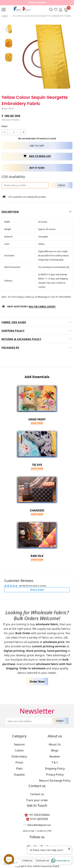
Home (5, 15)
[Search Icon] (51, 9)
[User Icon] (60, 9)
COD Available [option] (37, 2)
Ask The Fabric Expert (42, 306)
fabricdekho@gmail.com (39, 825)
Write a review (37, 589)
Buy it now (37, 167)
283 (10, 196)
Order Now (37, 681)
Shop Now (37, 423)
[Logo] (22, 9)
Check (61, 185)
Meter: (5, 126)
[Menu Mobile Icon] (4, 10)
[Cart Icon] (66, 9)
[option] (44, 56)
